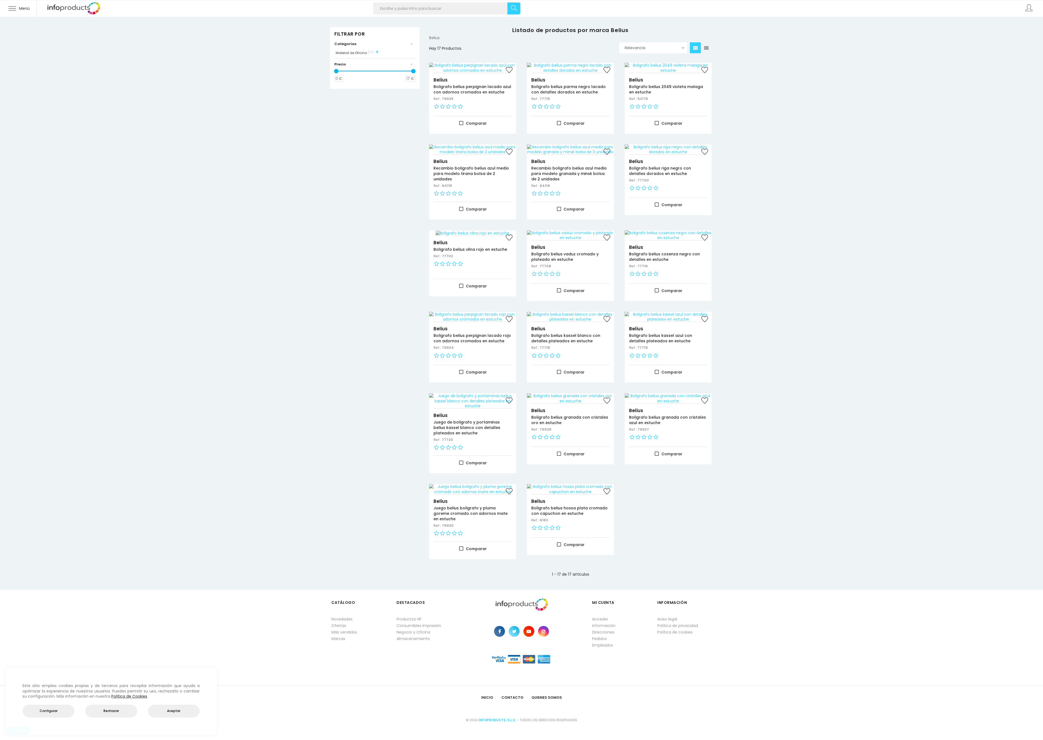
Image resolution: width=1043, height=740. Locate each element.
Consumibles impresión (419, 625)
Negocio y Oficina (413, 632)
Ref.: (437, 98)
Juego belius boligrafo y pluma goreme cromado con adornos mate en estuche (470, 513)
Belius (440, 80)
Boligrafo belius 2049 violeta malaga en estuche (666, 89)
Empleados (602, 645)
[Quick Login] (1029, 8)
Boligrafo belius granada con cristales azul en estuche (667, 420)
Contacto (512, 697)
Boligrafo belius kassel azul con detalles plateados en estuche (660, 338)
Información (603, 625)
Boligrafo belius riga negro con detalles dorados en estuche (660, 170)
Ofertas (338, 625)
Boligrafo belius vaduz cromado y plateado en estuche (565, 256)
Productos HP (409, 619)
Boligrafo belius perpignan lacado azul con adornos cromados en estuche (472, 89)
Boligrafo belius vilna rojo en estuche (470, 249)
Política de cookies (675, 632)
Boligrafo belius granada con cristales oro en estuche (569, 420)
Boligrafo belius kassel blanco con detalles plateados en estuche (565, 338)
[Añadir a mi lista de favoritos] (509, 70)
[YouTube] (528, 631)
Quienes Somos (547, 697)
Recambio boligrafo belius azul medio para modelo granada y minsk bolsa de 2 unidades (569, 173)
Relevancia (635, 48)
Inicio (487, 697)
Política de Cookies (129, 696)
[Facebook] (499, 631)
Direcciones (603, 632)
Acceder (600, 619)
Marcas (338, 638)
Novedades (342, 619)
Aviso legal (667, 619)
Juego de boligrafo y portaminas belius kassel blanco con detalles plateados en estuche (466, 427)
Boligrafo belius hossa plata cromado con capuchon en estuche (569, 510)
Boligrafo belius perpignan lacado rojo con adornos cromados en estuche (472, 338)
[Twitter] (514, 631)
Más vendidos (344, 632)
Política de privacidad (677, 625)
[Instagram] (543, 631)
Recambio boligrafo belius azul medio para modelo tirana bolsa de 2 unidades (471, 173)
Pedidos (599, 638)
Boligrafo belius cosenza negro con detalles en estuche (664, 256)
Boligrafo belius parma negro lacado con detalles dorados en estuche (568, 89)
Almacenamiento (413, 638)
